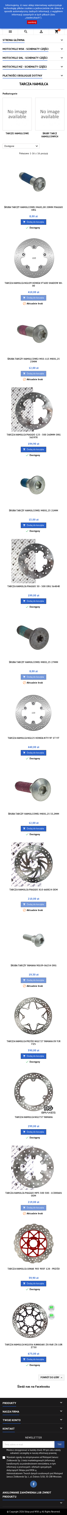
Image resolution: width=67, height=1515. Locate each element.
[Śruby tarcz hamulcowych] (49, 114)
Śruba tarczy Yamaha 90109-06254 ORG (33, 965)
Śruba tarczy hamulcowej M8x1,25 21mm (33, 510)
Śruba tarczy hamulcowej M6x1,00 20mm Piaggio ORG (33, 208)
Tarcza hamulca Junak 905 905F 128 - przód (33, 1268)
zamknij (32, 22)
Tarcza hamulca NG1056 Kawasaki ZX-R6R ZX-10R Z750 (33, 1346)
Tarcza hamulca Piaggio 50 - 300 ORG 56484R (33, 586)
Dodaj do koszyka (33, 221)
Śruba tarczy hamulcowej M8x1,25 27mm (33, 662)
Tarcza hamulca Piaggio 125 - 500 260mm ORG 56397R (33, 436)
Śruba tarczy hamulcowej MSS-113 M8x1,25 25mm (33, 360)
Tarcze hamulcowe (17, 133)
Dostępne (21, 146)
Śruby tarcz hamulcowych (49, 135)
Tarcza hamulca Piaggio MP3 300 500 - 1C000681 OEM (33, 1194)
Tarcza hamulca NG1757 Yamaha (34, 1117)
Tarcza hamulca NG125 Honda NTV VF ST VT (33, 737)
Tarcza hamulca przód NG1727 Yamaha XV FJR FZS (33, 1043)
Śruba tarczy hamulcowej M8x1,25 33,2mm (33, 813)
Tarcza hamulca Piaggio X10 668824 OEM (33, 889)
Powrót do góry (52, 1377)
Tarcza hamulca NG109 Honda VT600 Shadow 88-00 (33, 284)
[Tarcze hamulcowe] (17, 114)
